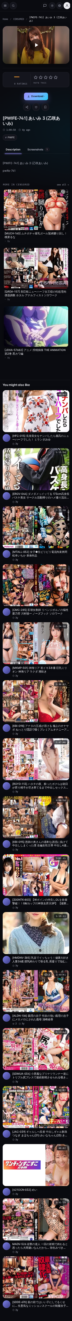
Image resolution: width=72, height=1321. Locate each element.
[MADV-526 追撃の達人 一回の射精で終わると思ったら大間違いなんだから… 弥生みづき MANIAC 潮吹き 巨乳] (36, 1226)
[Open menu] (5, 5)
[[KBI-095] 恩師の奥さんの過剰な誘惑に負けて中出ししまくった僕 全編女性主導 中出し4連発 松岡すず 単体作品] (36, 824)
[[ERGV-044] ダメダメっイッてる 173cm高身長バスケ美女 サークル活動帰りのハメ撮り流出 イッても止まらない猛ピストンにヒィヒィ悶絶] (36, 475)
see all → (63, 184)
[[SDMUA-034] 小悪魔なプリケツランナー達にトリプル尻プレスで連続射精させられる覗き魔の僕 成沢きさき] (36, 1055)
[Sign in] (67, 5)
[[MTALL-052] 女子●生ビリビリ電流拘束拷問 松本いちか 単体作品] (36, 534)
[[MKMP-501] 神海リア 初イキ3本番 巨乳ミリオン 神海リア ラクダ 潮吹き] (36, 650)
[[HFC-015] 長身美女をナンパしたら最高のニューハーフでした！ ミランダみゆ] (36, 417)
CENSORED (18, 19)
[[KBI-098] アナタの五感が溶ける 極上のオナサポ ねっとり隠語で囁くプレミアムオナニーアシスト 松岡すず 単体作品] (36, 708)
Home (5, 19)
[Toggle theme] (52, 5)
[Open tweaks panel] (59, 5)
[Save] (45, 107)
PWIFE (11, 137)
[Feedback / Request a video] (45, 5)
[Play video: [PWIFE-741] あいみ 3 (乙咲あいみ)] (36, 45)
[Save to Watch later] (64, 394)
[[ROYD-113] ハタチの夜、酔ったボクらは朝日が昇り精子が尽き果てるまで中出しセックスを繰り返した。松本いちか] (36, 766)
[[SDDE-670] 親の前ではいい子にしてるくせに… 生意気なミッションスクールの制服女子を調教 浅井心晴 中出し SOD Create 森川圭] (36, 1284)
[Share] (27, 107)
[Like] (36, 107)
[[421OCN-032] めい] (36, 1170)
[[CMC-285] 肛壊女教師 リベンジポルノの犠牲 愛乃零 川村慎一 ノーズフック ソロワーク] (36, 592)
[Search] (13, 5)
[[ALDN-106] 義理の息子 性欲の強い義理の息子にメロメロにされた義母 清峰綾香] (36, 997)
